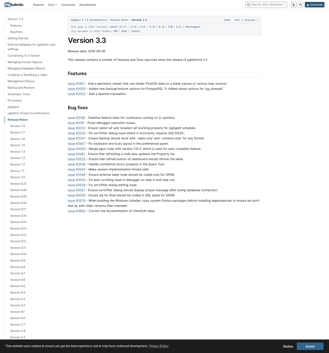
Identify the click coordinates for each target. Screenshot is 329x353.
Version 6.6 (17, 279)
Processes (15, 100)
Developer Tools (19, 94)
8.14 (161, 27)
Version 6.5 (17, 286)
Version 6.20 (18, 190)
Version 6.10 (18, 254)
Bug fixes (16, 32)
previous (250, 20)
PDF (116, 31)
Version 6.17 (18, 209)
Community (68, 4)
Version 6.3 (17, 299)
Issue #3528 (76, 164)
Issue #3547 (76, 169)
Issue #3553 (76, 94)
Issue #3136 (76, 118)
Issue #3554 (76, 180)
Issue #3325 (76, 133)
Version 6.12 (18, 241)
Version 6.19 (18, 196)
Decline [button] (288, 346)
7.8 (170, 27)
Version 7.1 (17, 170)
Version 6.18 (18, 203)
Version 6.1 (17, 311)
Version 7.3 (17, 158)
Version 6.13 (18, 235)
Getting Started (18, 38)
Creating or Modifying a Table (27, 74)
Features (38, 4)
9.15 (143, 27)
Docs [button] (51, 4)
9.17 (123, 27)
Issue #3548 (76, 174)
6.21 (179, 27)
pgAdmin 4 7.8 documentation (89, 20)
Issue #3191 (76, 123)
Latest (114, 27)
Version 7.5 (17, 145)
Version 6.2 (17, 305)
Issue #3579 (76, 200)
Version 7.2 (17, 164)
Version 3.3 (15, 19)
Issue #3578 (76, 195)
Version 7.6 (17, 138)
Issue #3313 (76, 128)
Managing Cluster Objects (25, 62)
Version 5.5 (17, 337)
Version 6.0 (17, 318)
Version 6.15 (18, 222)
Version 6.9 (17, 260)
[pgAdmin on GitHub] (300, 5)
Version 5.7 (17, 324)
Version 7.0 (17, 177)
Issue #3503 (76, 89)
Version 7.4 (17, 151)
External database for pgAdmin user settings (32, 47)
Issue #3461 (76, 154)
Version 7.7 (17, 132)
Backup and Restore (21, 87)
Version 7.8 (17, 126)
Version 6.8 (17, 267)
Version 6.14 (18, 228)
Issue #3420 (76, 149)
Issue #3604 (76, 211)
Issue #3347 (76, 138)
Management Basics (21, 81)
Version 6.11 (18, 247)
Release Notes (18, 119)
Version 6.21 (18, 183)
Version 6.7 (17, 273)
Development (87, 4)
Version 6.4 (17, 292)
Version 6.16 (18, 215)
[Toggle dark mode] (294, 5)
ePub (124, 31)
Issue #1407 (76, 83)
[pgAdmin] (14, 4)
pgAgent (13, 106)
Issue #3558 (76, 185)
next (237, 20)
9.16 (133, 27)
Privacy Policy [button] (158, 346)
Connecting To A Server (24, 55)
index (227, 20)
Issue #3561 (76, 190)
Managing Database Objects (26, 68)
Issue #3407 (76, 143)
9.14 (152, 27)
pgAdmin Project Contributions (28, 113)
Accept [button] (310, 346)
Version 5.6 (17, 331)
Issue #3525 (76, 159)
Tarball (135, 31)
